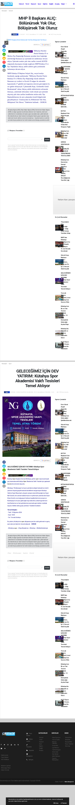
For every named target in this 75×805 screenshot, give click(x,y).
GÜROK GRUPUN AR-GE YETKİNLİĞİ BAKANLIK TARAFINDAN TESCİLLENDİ (65, 149)
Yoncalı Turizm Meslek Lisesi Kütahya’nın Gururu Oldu (66, 297)
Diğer (63, 4)
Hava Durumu (56, 737)
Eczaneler (55, 745)
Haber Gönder (5, 770)
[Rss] (19, 744)
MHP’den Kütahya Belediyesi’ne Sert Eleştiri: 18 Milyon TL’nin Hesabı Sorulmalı (65, 244)
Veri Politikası (5, 759)
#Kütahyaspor (17, 553)
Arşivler (31, 750)
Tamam (64, 803)
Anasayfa (4, 10)
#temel (31, 553)
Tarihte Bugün (56, 750)
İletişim (30, 759)
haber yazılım (16, 782)
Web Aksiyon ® (69, 781)
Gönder (47, 139)
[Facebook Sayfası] (2, 744)
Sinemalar (55, 752)
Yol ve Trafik (56, 739)
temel (9, 484)
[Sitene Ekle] (5, 748)
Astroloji (67, 746)
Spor (39, 4)
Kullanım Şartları (6, 765)
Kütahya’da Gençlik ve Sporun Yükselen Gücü (64, 333)
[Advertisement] (14, 794)
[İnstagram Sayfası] (8, 744)
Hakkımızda (4, 755)
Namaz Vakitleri (54, 742)
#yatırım (25, 553)
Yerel (27, 4)
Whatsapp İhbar (6, 768)
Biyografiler (68, 742)
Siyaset (33, 4)
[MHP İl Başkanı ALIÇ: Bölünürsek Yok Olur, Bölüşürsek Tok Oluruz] (26, 40)
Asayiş (57, 4)
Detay (56, 803)
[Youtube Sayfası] (12, 744)
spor (37, 479)
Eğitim (45, 4)
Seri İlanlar (55, 754)
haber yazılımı (45, 780)
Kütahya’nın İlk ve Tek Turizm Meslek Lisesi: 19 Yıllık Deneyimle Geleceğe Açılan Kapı (65, 315)
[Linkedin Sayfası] (15, 744)
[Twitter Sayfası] (5, 744)
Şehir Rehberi (56, 756)
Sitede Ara (68, 737)
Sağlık (51, 4)
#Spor (9, 553)
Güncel (21, 4)
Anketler (67, 739)
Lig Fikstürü (55, 747)
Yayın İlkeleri (4, 757)
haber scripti (7, 782)
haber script (23, 782)
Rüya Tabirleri (69, 744)
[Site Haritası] (2, 748)
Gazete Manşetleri (55, 759)
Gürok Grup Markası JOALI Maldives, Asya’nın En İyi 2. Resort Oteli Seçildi (65, 84)
